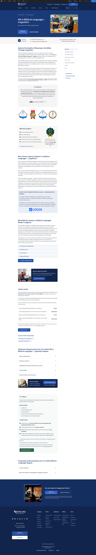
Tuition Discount (65, 515)
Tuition (26, 8)
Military (40, 8)
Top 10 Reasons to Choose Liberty (26, 146)
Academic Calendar (57, 519)
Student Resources (54, 8)
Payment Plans (48, 521)
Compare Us (73, 525)
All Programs (39, 525)
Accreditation (73, 523)
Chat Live (50, 4)
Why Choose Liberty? (69, 54)
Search (76, 8)
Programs (20, 8)
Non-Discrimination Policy (41, 550)
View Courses (24, 41)
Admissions (33, 8)
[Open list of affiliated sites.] (26, 1)
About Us (72, 515)
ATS (31, 93)
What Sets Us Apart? (69, 52)
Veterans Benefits (65, 517)
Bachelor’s (39, 515)
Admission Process (57, 515)
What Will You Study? (69, 57)
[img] (23, 114)
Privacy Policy (51, 550)
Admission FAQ (56, 517)
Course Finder (39, 527)
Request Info (65, 4)
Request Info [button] (20, 537)
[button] (73, 4)
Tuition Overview (48, 515)
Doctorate (39, 519)
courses (41, 39)
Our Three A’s (73, 517)
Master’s (38, 517)
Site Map (57, 550)
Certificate (39, 523)
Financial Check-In (48, 527)
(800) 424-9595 (52, 385)
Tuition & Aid (67, 60)
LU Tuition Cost (39, 325)
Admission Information (69, 62)
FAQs (66, 68)
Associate (39, 521)
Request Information (71, 76)
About (46, 8)
